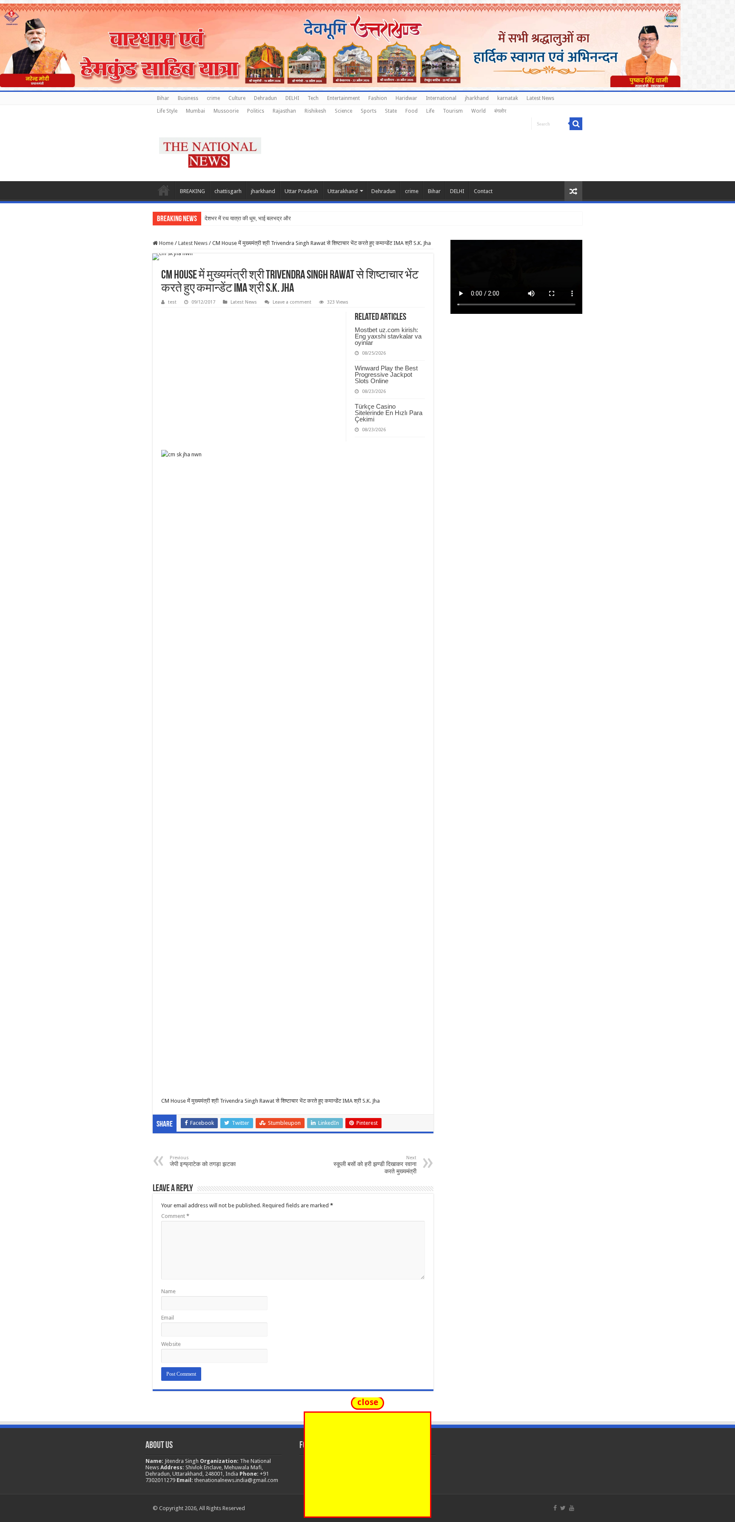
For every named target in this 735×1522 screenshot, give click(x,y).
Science (343, 111)
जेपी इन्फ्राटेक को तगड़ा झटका (203, 1161)
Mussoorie (226, 111)
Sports (368, 111)
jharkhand (477, 98)
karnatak (507, 98)
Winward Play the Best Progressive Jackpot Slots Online (386, 374)
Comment (175, 1216)
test (172, 302)
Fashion (377, 98)
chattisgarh (228, 191)
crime (213, 98)
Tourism (453, 111)
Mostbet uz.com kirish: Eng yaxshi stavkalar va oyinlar (388, 336)
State (391, 111)
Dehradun (265, 98)
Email (167, 1317)
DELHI (292, 98)
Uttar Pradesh (301, 191)
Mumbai (195, 111)
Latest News (540, 98)
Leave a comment (292, 302)
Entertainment (343, 98)
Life (430, 111)
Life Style (167, 111)
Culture (236, 98)
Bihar (163, 98)
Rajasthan (284, 111)
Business (188, 98)
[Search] (576, 123)
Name (168, 1291)
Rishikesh (315, 111)
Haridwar (406, 98)
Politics (255, 111)
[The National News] (210, 151)
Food (411, 111)
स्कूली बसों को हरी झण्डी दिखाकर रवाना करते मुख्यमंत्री (374, 1165)
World (478, 111)
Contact (483, 191)
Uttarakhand (343, 191)
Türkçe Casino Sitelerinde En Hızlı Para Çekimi (388, 413)
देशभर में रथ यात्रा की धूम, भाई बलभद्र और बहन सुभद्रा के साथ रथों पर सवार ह (283, 218)
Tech (313, 98)
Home (164, 190)
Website (171, 1344)
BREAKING (192, 191)
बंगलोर (500, 111)
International (441, 98)
